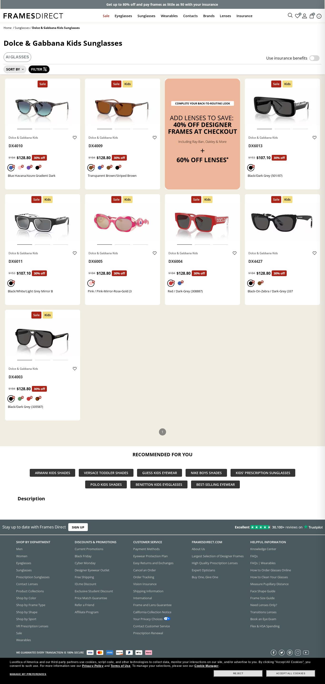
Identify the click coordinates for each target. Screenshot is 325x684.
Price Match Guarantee (91, 598)
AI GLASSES (17, 57)
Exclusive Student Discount (94, 591)
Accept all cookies (290, 673)
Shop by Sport (26, 619)
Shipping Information (148, 591)
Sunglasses (146, 16)
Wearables (169, 16)
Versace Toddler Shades (106, 473)
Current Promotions (89, 549)
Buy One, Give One (205, 577)
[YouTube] (306, 652)
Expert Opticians (203, 570)
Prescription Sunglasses (32, 577)
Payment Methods (146, 549)
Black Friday (83, 556)
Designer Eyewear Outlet (92, 570)
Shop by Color (26, 598)
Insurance (244, 16)
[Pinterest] (290, 652)
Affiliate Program (86, 612)
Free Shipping (84, 577)
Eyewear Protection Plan (150, 556)
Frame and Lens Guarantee (152, 605)
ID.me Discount (85, 584)
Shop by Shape (26, 612)
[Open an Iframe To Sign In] (304, 15)
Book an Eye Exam (263, 619)
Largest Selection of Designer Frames (218, 556)
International (142, 598)
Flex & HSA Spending (265, 626)
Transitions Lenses (263, 612)
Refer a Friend (84, 605)
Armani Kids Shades (52, 473)
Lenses (225, 16)
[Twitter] (282, 652)
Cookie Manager (206, 666)
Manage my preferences (28, 674)
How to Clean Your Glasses (269, 577)
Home (8, 28)
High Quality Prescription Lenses (215, 563)
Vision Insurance (145, 584)
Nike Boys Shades (206, 473)
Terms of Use (120, 666)
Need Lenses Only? (263, 605)
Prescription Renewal (148, 633)
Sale (106, 16)
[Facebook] (273, 652)
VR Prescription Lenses (32, 626)
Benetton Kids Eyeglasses (159, 484)
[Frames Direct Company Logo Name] (33, 15)
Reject (238, 673)
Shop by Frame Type (30, 605)
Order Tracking (143, 577)
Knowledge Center (263, 549)
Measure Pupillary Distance (269, 584)
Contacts (190, 16)
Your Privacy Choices (147, 619)
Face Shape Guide (262, 591)
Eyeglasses (123, 16)
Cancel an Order (144, 570)
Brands (209, 16)
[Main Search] (290, 15)
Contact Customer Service (151, 626)
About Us (198, 549)
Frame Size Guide (262, 598)
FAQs (254, 556)
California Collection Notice (152, 612)
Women (21, 556)
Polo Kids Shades (106, 484)
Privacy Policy (92, 666)
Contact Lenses (27, 584)
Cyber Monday (85, 563)
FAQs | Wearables (263, 563)
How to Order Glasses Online (270, 570)
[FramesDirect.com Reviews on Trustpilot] (256, 527)
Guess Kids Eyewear (159, 473)
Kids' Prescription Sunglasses (263, 473)
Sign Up (78, 527)
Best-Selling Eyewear (215, 484)
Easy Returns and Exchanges (153, 563)
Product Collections (30, 591)
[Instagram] (298, 652)
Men (19, 549)
